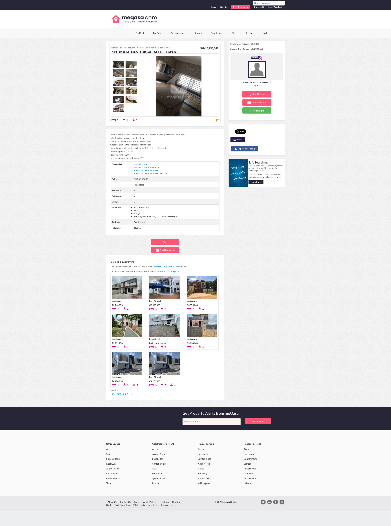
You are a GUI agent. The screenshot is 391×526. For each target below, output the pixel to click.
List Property (240, 7)
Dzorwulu (111, 463)
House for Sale (140, 164)
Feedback (164, 502)
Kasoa (201, 468)
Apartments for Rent (163, 443)
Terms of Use (167, 505)
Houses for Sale (206, 443)
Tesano (109, 483)
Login (213, 7)
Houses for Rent (252, 443)
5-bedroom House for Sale (145, 170)
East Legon (111, 473)
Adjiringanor (204, 483)
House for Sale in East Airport (147, 167)
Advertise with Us (149, 505)
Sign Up (223, 7)
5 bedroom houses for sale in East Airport (158, 271)
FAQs (136, 502)
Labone (155, 483)
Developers (216, 33)
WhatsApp (258, 110)
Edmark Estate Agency (257, 82)
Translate (278, 7)
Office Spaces (113, 443)
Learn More (255, 182)
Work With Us (149, 502)
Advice (249, 33)
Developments (178, 33)
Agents (198, 33)
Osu (108, 453)
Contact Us (125, 502)
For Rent (140, 33)
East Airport (117, 301)
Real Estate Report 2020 (126, 505)
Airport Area (112, 468)
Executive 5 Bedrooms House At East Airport (157, 343)
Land (264, 33)
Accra (109, 449)
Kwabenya (203, 473)
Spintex (247, 463)
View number (258, 94)
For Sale (157, 33)
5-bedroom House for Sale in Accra (150, 173)
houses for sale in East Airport (165, 266)
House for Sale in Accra (121, 393)
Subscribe (258, 421)
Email (239, 139)
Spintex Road (113, 458)
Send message (167, 250)
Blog (234, 33)
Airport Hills (204, 463)
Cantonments (113, 478)
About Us (112, 502)
